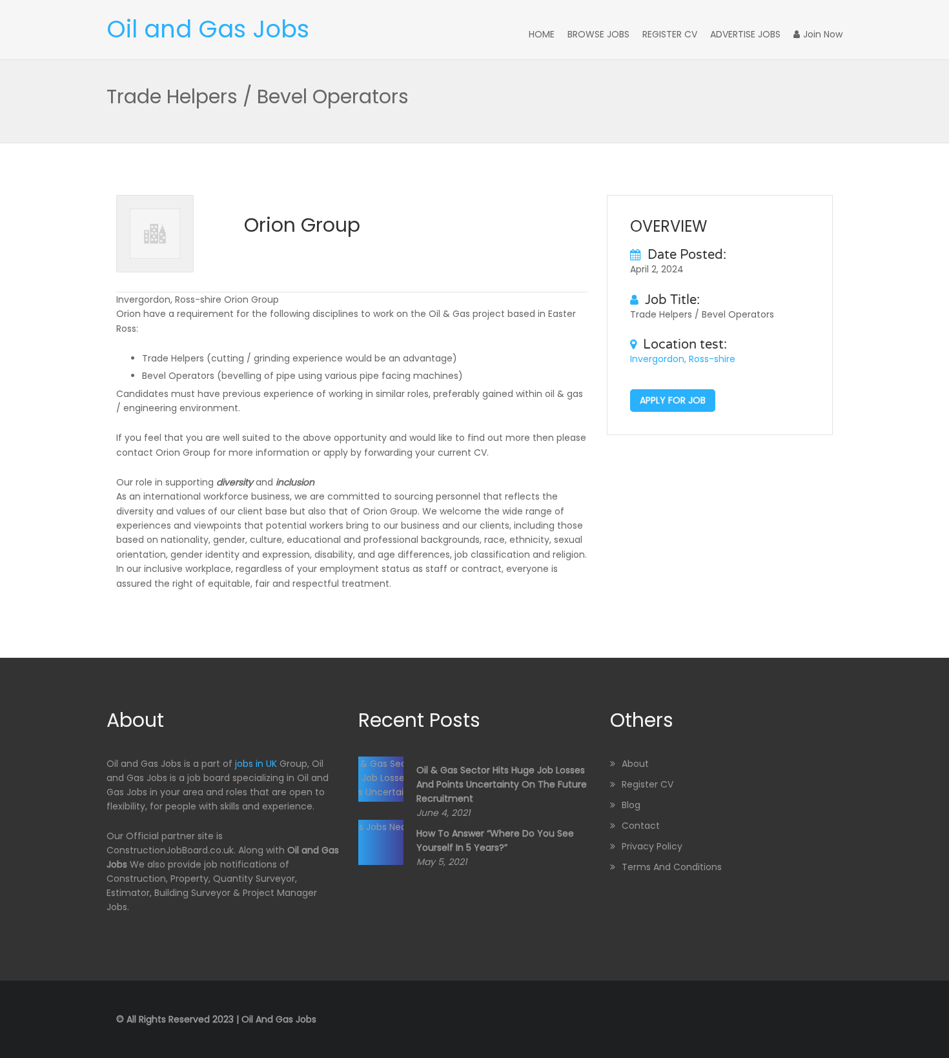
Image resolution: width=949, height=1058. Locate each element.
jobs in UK (256, 763)
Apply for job (673, 400)
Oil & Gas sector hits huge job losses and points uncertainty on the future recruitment (501, 784)
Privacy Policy (652, 846)
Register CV (669, 34)
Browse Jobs (598, 34)
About (635, 763)
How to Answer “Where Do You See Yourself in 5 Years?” (495, 840)
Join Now (822, 34)
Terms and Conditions (672, 866)
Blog (631, 805)
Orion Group (302, 225)
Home (542, 34)
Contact (641, 825)
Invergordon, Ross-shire (682, 358)
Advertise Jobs (745, 34)
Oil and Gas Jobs (208, 29)
